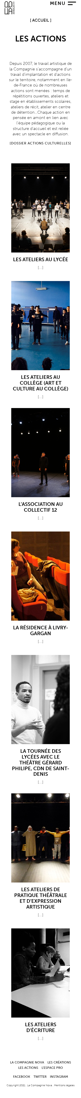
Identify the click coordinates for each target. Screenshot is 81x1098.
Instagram (59, 1077)
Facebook (21, 1077)
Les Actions (28, 1068)
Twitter (40, 1077)
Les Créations (59, 1062)
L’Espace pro (52, 1068)
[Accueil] (9, 13)
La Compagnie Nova (27, 1062)
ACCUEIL (40, 20)
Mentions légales (64, 1085)
